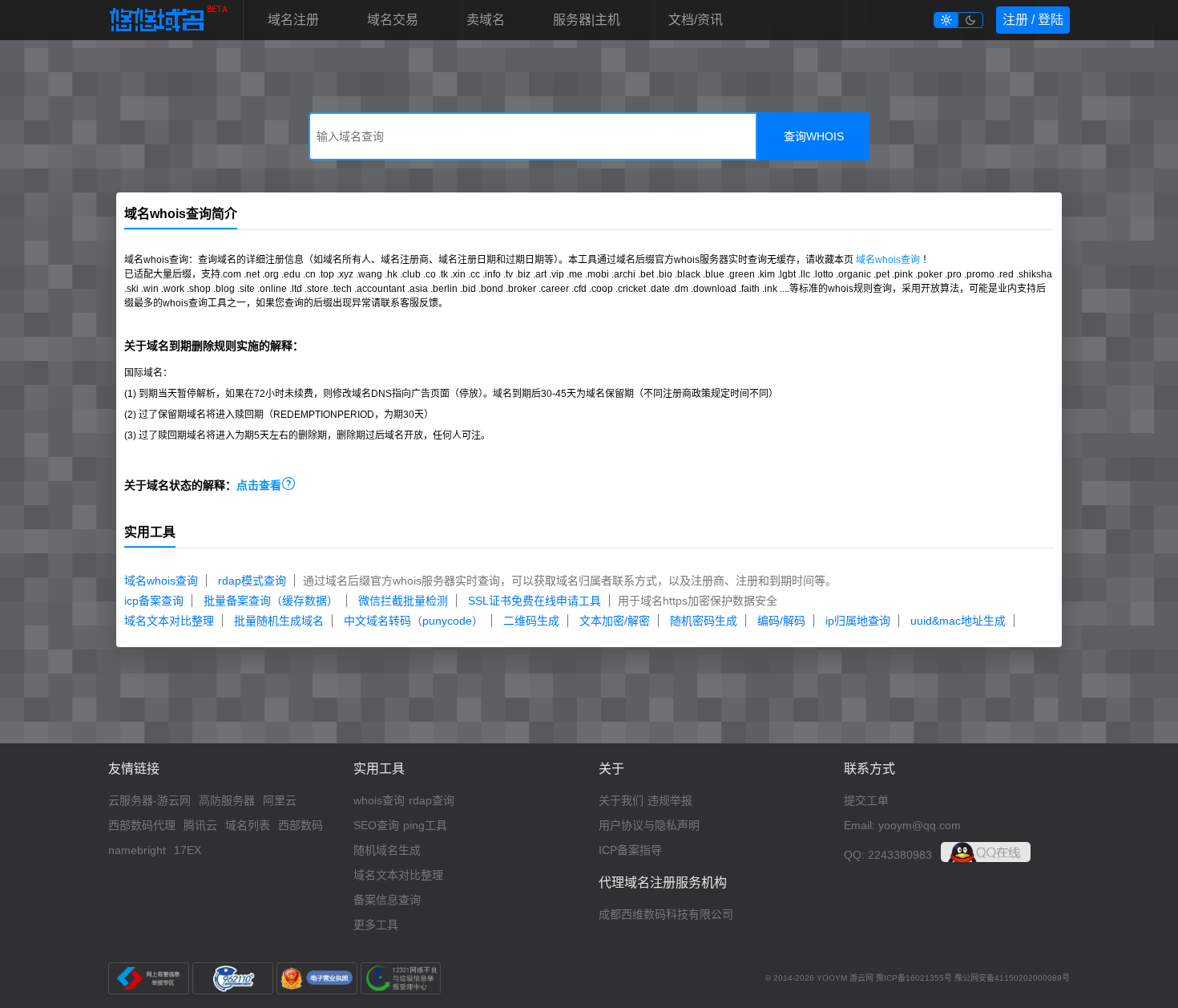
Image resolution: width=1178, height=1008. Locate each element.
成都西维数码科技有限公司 (666, 914)
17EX (187, 850)
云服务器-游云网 (149, 800)
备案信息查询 (387, 899)
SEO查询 (376, 825)
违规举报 (669, 800)
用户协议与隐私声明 (649, 825)
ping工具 (425, 825)
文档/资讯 (695, 19)
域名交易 (392, 19)
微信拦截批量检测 (403, 600)
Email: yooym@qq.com (902, 825)
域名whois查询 (888, 259)
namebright (137, 850)
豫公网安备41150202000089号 (1012, 978)
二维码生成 (531, 620)
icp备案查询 (154, 600)
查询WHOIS (814, 136)
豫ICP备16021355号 (914, 978)
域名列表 (247, 825)
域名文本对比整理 (169, 620)
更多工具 (375, 924)
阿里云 (280, 800)
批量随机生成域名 (279, 620)
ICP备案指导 (630, 850)
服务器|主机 (586, 19)
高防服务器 (227, 800)
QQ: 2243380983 (888, 854)
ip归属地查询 (857, 620)
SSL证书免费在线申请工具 (534, 600)
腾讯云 (200, 825)
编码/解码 (781, 620)
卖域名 (485, 19)
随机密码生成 (703, 620)
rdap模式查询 (252, 580)
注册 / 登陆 (1033, 19)
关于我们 (621, 800)
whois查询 (379, 800)
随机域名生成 (387, 850)
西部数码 (300, 825)
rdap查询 (431, 800)
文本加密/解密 (614, 620)
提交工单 (866, 800)
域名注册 (293, 19)
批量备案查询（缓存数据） (271, 600)
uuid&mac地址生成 (958, 620)
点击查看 (266, 485)
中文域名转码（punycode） (413, 620)
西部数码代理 (141, 825)
